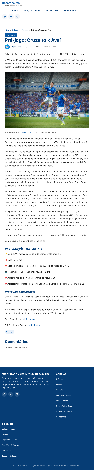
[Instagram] (17, 394)
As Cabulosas (52, 10)
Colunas (16, 10)
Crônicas (59, 379)
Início (5, 10)
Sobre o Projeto (69, 10)
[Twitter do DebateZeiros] (11, 16)
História (5, 434)
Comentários (7, 450)
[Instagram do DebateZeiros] (17, 16)
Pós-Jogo (60, 390)
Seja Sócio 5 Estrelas (10, 445)
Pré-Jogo (60, 384)
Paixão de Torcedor (64, 395)
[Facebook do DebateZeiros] (4, 16)
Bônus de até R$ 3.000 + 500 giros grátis (66, 54)
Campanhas (61, 417)
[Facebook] (4, 394)
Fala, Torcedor (62, 401)
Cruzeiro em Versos (64, 411)
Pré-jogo (25, 30)
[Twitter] (10, 394)
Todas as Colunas (9, 456)
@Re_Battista (35, 325)
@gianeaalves (29, 319)
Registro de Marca (9, 440)
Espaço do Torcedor (33, 10)
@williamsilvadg (27, 132)
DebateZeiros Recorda (65, 406)
